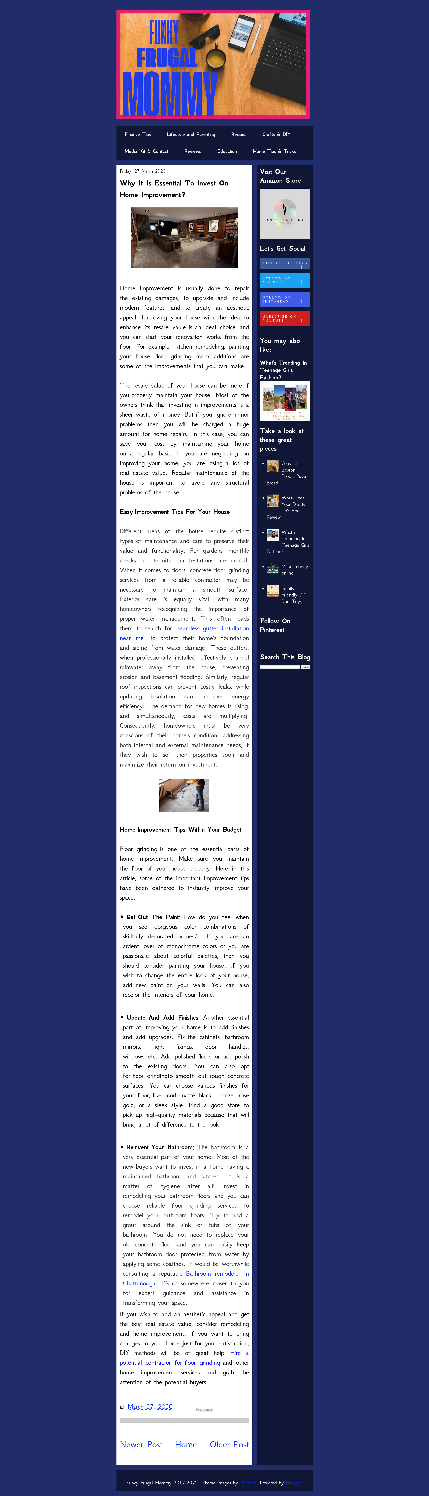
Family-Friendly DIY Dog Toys (294, 594)
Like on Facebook (286, 263)
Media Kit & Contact (146, 151)
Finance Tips (138, 134)
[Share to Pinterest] (210, 1409)
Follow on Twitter (277, 280)
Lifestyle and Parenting (191, 134)
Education (227, 151)
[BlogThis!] (201, 1409)
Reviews (192, 151)
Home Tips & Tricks (274, 151)
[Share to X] (204, 1409)
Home (186, 1444)
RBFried (248, 1483)
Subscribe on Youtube (280, 318)
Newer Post (141, 1444)
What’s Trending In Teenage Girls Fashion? (283, 370)
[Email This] (198, 1409)
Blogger (293, 1483)
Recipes (238, 134)
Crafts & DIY (276, 134)
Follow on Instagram (277, 299)
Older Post (229, 1444)
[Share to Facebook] (207, 1409)
